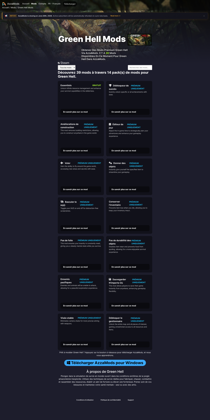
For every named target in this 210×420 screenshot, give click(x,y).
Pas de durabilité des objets (120, 242)
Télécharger (70, 4)
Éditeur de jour (116, 126)
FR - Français (54, 3)
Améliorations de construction (70, 126)
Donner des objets (117, 165)
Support (131, 400)
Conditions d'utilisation (85, 400)
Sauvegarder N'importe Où (117, 281)
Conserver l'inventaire (115, 203)
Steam (64, 63)
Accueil (25, 3)
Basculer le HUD (69, 204)
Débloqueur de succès (119, 87)
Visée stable (67, 318)
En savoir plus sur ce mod (75, 112)
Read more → (115, 16)
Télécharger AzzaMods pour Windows (107, 362)
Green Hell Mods (25, 7)
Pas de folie (67, 240)
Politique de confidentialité (111, 400)
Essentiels (66, 85)
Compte (42, 3)
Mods (34, 3)
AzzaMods (13, 3)
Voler (67, 163)
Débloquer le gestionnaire (115, 319)
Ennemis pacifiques (66, 281)
